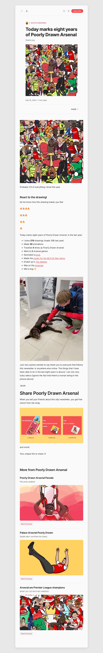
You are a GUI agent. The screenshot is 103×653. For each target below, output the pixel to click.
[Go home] (27, 11)
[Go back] (22, 11)
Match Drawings (38, 23)
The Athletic (41, 262)
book (38, 255)
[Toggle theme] (68, 11)
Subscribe (77, 11)
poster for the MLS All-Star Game (49, 258)
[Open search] (64, 11)
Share (73, 109)
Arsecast (39, 265)
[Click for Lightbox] (51, 151)
